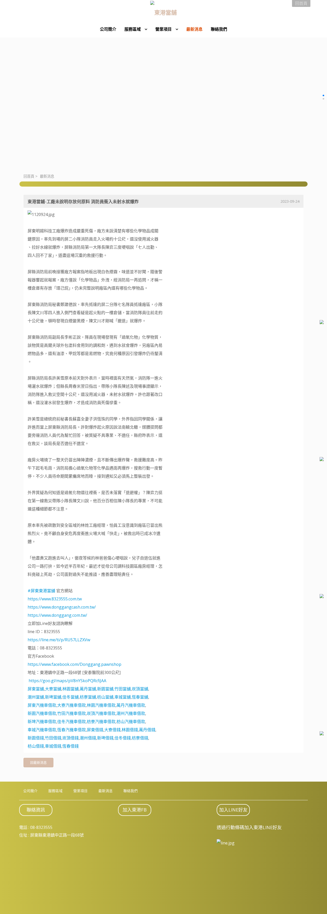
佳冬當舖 (70, 697)
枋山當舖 (105, 697)
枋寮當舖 (88, 697)
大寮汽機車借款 (71, 705)
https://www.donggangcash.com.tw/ (62, 607)
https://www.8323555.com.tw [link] (55, 599)
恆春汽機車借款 (71, 730)
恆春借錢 (70, 746)
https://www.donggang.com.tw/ (57, 615)
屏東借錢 (95, 730)
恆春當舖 (140, 697)
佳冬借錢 (122, 738)
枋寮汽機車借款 (101, 721)
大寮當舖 (53, 689)
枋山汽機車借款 (130, 721)
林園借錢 (130, 730)
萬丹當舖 (88, 689)
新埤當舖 (53, 697)
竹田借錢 (53, 738)
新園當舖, (105, 689)
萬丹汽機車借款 (130, 705)
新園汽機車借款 (42, 713)
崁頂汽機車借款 (101, 713)
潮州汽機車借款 (130, 713)
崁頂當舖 (140, 689)
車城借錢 (53, 746)
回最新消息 (38, 762)
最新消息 (47, 176)
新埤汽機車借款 (42, 721)
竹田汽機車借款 (71, 713)
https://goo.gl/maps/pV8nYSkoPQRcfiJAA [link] (67, 680)
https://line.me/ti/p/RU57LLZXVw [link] (59, 640)
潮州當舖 (36, 697)
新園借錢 (36, 738)
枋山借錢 (36, 746)
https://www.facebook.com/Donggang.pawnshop (74, 664)
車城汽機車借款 (42, 730)
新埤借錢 (105, 738)
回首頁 (29, 176)
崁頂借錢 (70, 738)
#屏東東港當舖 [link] (41, 590)
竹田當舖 (122, 689)
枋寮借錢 (140, 738)
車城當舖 (122, 697)
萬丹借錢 (147, 730)
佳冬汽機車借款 (71, 721)
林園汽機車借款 (101, 705)
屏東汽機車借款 (42, 705)
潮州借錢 (88, 738)
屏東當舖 (36, 689)
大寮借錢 (112, 730)
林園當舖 (70, 689)
